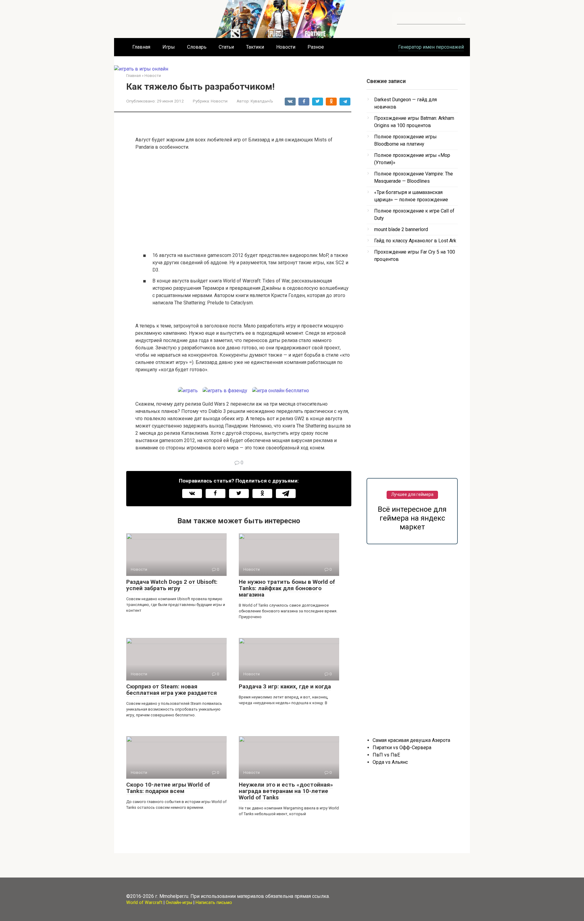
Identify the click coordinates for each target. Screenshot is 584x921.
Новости (285, 47)
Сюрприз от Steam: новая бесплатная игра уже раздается (171, 689)
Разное (316, 47)
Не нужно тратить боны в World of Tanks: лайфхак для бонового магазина (287, 588)
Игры (168, 47)
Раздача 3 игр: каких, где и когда (285, 686)
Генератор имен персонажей (431, 47)
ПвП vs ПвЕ (386, 755)
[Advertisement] (243, 201)
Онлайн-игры (179, 902)
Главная (141, 47)
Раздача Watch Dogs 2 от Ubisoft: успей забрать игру (171, 585)
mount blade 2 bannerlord (401, 229)
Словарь (197, 47)
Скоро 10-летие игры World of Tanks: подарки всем (168, 788)
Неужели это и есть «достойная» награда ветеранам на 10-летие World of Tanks (286, 791)
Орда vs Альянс (390, 762)
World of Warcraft (144, 902)
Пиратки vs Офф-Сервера (402, 747)
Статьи (226, 47)
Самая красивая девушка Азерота (411, 740)
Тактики (255, 47)
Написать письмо (214, 902)
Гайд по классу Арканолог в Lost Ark (415, 241)
